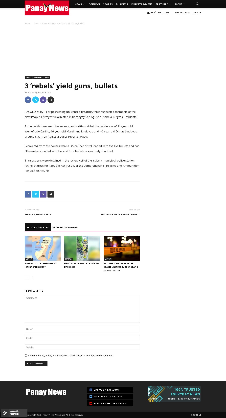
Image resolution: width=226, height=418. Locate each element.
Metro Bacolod (49, 23)
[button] (197, 4)
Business (122, 4)
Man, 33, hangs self (38, 214)
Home (27, 23)
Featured (162, 4)
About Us (196, 415)
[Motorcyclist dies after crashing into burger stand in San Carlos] (122, 248)
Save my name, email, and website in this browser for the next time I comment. (70, 355)
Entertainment (142, 4)
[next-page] (32, 277)
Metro (29, 259)
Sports (108, 4)
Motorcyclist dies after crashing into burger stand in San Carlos (121, 267)
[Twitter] (35, 99)
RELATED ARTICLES (38, 227)
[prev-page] (27, 277)
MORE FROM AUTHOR (65, 227)
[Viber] (43, 99)
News (78, 4)
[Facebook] (28, 99)
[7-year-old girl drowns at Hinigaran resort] (43, 248)
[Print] (50, 99)
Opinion (94, 4)
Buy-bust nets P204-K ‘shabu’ (120, 214)
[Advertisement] (113, 50)
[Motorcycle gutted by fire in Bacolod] (82, 248)
